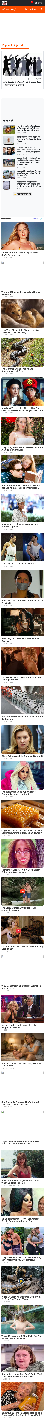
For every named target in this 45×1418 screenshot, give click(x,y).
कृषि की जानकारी (36, 9)
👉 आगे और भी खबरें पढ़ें (22, 194)
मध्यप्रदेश (14, 9)
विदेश (26, 9)
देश (22, 9)
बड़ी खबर (5, 9)
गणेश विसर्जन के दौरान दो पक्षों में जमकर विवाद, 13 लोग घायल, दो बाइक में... (22, 83)
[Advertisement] (22, 20)
